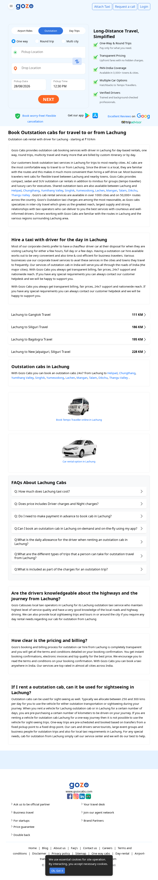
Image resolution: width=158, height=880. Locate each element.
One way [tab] (22, 41)
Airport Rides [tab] (25, 30)
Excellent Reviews (119, 116)
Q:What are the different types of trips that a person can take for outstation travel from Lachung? (74, 556)
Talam (123, 190)
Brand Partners (94, 820)
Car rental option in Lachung (79, 461)
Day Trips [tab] (74, 30)
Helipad (16, 190)
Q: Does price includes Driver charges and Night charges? (56, 504)
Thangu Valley (20, 195)
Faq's (74, 848)
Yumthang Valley (52, 190)
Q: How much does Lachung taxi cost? (42, 491)
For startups (21, 820)
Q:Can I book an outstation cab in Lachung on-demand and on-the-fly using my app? (75, 528)
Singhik (70, 190)
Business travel (23, 812)
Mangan (111, 190)
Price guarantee (23, 827)
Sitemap (80, 853)
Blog (45, 848)
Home (33, 848)
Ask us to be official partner (31, 804)
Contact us (90, 848)
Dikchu (132, 190)
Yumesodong (85, 190)
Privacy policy (61, 853)
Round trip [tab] (47, 41)
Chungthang (31, 190)
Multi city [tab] (72, 41)
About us (60, 848)
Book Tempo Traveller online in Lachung (79, 419)
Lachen (100, 190)
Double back (21, 835)
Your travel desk (94, 804)
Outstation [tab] (51, 30)
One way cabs (101, 853)
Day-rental (122, 853)
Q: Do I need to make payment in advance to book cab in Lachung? (63, 516)
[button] (10, 6)
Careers (107, 848)
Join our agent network (99, 812)
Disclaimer (39, 853)
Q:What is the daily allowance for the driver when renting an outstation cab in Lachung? (71, 542)
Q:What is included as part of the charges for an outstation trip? (61, 569)
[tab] (23, 41)
